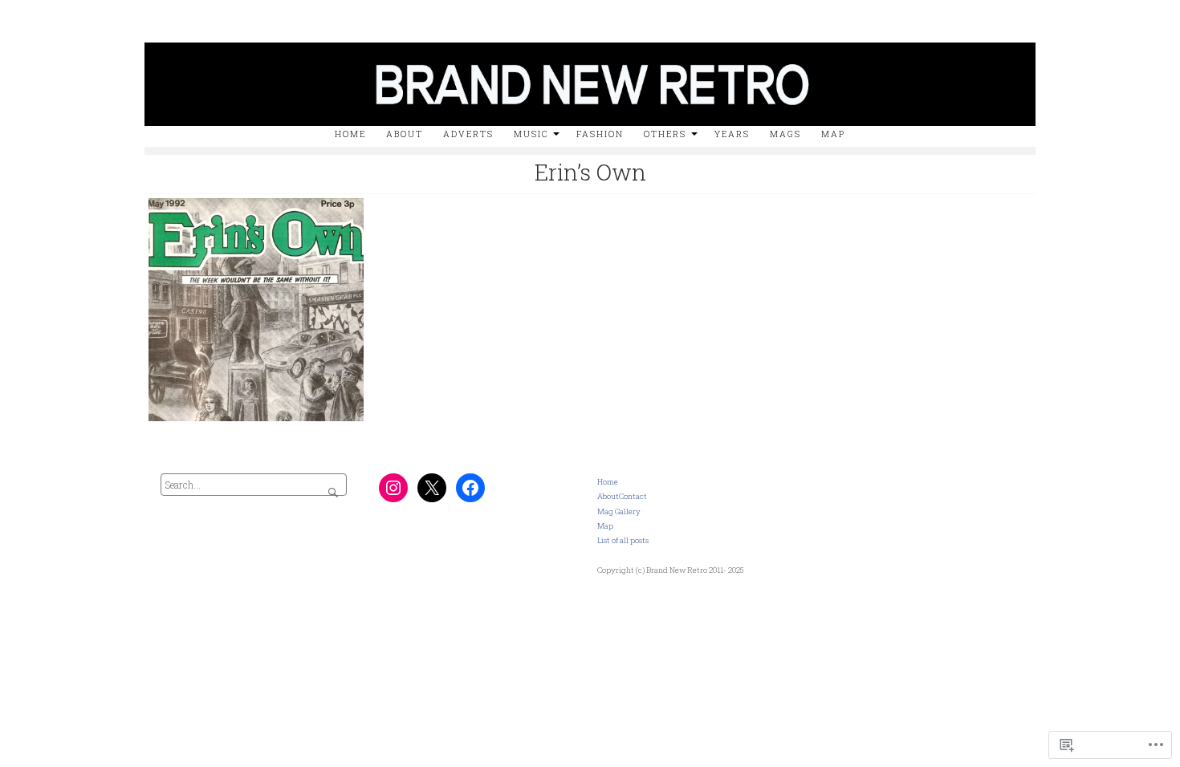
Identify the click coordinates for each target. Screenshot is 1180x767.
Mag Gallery (619, 511)
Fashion (600, 134)
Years (732, 134)
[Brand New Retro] (590, 38)
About (608, 496)
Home (350, 134)
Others (665, 134)
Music (531, 134)
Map (833, 134)
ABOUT (404, 134)
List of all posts (623, 540)
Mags (785, 134)
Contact (633, 496)
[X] (431, 487)
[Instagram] (393, 487)
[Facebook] (470, 487)
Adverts (468, 134)
